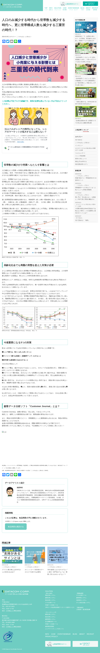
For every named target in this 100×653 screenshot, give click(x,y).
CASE (53, 634)
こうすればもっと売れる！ (24, 36)
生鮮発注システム (81, 600)
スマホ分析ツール (50, 602)
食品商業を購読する (16, 527)
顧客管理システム (50, 619)
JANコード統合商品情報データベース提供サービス (59, 607)
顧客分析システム (50, 597)
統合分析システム (50, 600)
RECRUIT (90, 634)
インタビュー (79, 145)
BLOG (75, 634)
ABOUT (82, 634)
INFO (47, 634)
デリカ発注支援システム (83, 602)
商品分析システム (50, 595)
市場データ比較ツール (51, 605)
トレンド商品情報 (80, 156)
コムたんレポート (80, 153)
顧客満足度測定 (49, 626)
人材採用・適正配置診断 (83, 609)
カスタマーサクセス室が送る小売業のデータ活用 (85, 149)
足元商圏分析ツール (51, 621)
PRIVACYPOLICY (51, 636)
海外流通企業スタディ (81, 164)
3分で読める (78, 140)
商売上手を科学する (81, 161)
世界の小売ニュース (81, 158)
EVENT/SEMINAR (64, 634)
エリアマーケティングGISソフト (54, 629)
